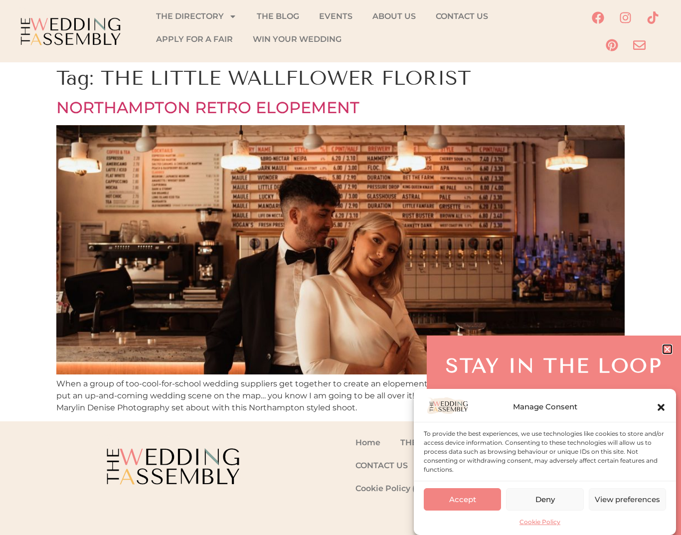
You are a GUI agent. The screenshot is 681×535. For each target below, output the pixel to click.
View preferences (627, 499)
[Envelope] (639, 44)
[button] (661, 407)
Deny (545, 499)
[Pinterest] (611, 44)
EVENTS (335, 16)
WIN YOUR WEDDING (297, 39)
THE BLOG (278, 16)
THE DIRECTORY (190, 16)
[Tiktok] (653, 17)
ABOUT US (394, 16)
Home (367, 442)
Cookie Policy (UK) (393, 488)
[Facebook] (598, 17)
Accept (462, 499)
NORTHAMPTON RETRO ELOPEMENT (207, 107)
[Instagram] (625, 17)
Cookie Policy (539, 522)
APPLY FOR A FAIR (194, 39)
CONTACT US (462, 16)
